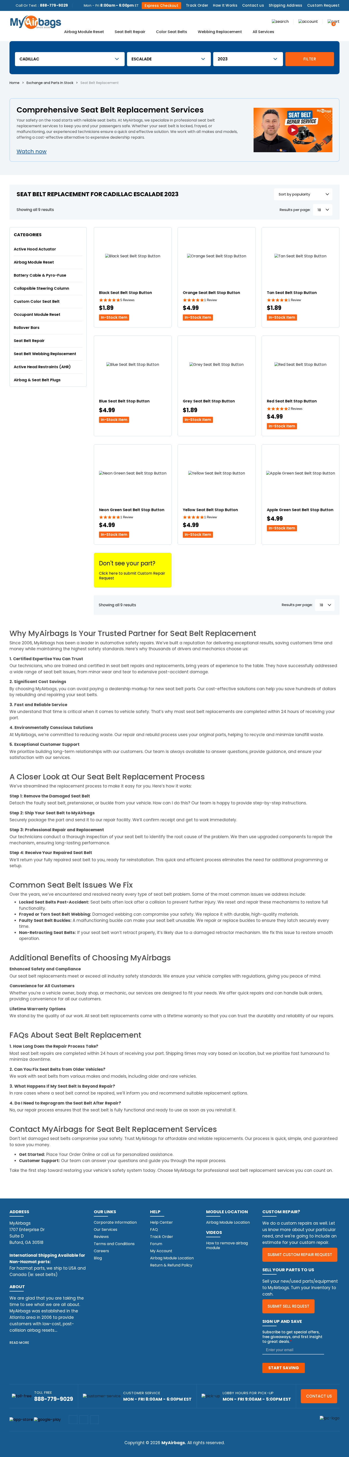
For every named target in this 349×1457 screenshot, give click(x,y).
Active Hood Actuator (35, 249)
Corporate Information (115, 1222)
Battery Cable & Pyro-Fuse (40, 275)
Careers (101, 1251)
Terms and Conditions (114, 1244)
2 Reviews (295, 409)
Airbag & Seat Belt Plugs (37, 380)
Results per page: (295, 210)
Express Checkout (161, 5)
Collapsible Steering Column (41, 288)
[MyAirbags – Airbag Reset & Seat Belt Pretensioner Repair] (35, 21)
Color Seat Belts (171, 32)
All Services (263, 32)
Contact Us (319, 1396)
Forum (156, 1244)
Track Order (197, 5)
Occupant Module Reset (37, 314)
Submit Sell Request (288, 1306)
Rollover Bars (26, 327)
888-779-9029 (54, 5)
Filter (309, 59)
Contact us (253, 5)
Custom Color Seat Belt (37, 301)
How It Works (225, 5)
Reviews (101, 1236)
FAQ (154, 1229)
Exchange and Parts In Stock (50, 82)
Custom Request (323, 5)
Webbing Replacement (220, 32)
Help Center (161, 1222)
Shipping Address (285, 5)
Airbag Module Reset (84, 32)
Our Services (105, 1229)
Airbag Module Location (172, 1258)
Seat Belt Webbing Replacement (45, 354)
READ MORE (19, 1343)
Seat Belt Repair (130, 32)
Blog (98, 1258)
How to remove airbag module (227, 1245)
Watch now (32, 151)
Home (14, 82)
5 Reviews (127, 300)
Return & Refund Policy (171, 1265)
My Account (161, 1251)
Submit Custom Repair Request (300, 1254)
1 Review (210, 300)
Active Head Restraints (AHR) (42, 367)
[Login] (308, 21)
